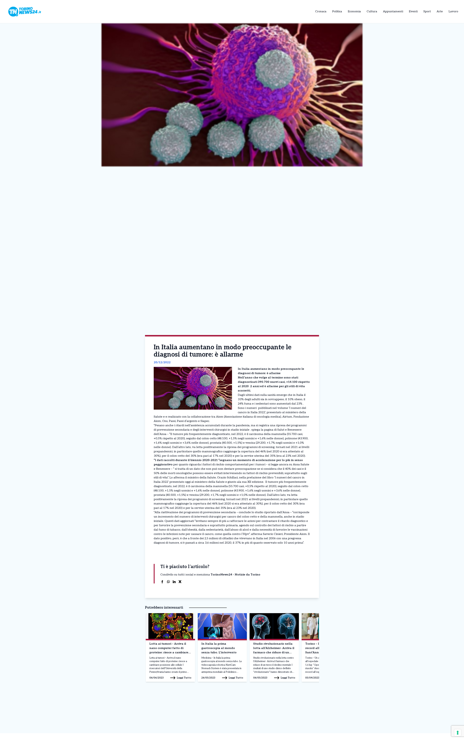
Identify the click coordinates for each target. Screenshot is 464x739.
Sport (427, 11)
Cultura (372, 11)
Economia (354, 11)
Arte (440, 11)
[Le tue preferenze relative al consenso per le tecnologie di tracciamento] (457, 732)
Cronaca (320, 11)
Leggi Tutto (184, 677)
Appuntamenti (393, 11)
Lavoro (453, 11)
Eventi (413, 11)
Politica (337, 11)
